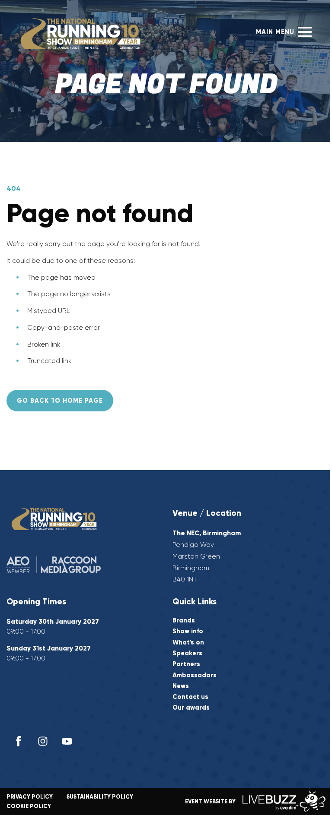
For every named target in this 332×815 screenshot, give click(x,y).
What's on (188, 642)
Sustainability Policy (100, 796)
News (180, 686)
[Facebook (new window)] (18, 741)
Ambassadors (194, 675)
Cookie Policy (28, 806)
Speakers (187, 653)
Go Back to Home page (60, 400)
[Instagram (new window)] (42, 741)
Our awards (191, 707)
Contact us (190, 697)
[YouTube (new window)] (67, 741)
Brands (183, 620)
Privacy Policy (29, 796)
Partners (186, 664)
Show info (187, 631)
